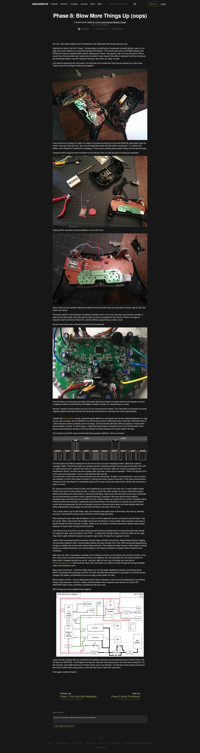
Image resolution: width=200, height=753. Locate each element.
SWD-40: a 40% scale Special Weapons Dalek (107, 22)
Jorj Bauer (85, 28)
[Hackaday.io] (40, 4)
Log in (163, 4)
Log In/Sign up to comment (64, 726)
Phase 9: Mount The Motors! (125, 696)
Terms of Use (90, 743)
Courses (84, 4)
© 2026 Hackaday (100, 747)
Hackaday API (115, 743)
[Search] (135, 4)
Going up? (100, 737)
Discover (64, 4)
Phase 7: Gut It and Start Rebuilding (78, 696)
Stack (92, 4)
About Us (50, 743)
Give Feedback (78, 743)
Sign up (153, 4)
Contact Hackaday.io (63, 743)
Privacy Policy (103, 743)
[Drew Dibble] (69, 418)
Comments (117, 28)
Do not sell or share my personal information (138, 743)
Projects (54, 4)
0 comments (79, 699)
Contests (74, 4)
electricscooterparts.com (63, 563)
